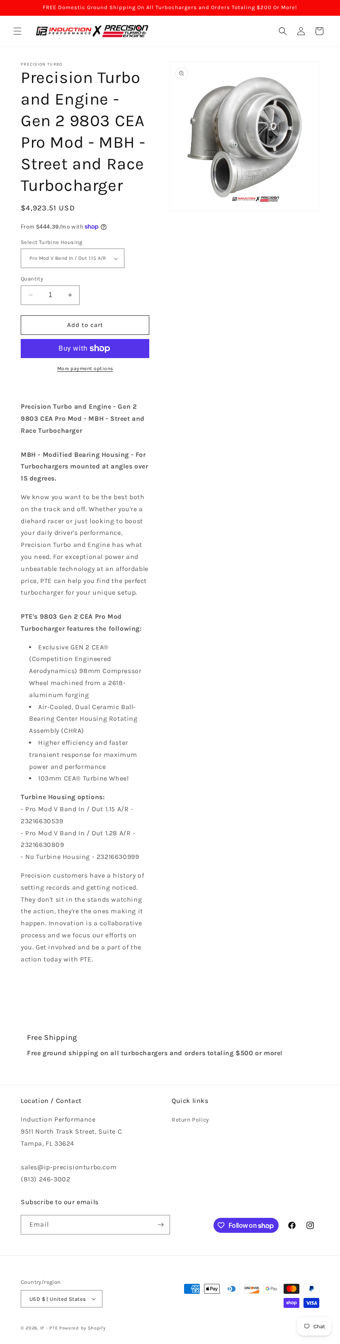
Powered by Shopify (82, 1328)
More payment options (85, 368)
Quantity (32, 279)
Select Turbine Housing (52, 242)
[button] (17, 31)
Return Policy (190, 1119)
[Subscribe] (160, 1224)
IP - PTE (49, 1328)
